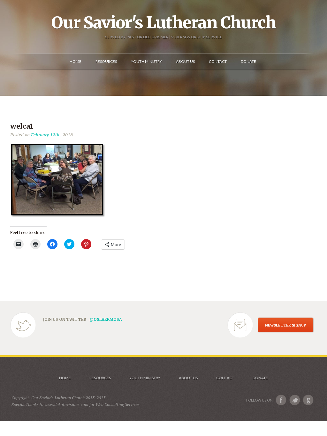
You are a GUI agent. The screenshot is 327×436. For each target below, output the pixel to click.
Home (65, 377)
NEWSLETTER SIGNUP (285, 325)
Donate (260, 377)
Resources (100, 377)
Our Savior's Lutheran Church (163, 22)
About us (188, 377)
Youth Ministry (144, 377)
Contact (225, 377)
